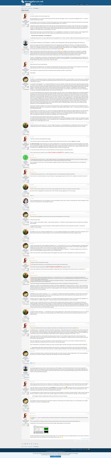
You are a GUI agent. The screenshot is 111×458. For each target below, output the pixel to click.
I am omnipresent (26, 89)
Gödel (23, 11)
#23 (88, 413)
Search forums (28, 6)
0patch (46, 110)
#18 (88, 323)
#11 (88, 212)
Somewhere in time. (25, 134)
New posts (23, 6)
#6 (88, 136)
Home (23, 4)
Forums (28, 4)
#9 (88, 184)
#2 (88, 40)
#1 (88, 14)
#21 (88, 381)
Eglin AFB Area (26, 51)
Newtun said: (33, 187)
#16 (88, 291)
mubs (25, 129)
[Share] (87, 14)
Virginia (27, 26)
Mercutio (25, 83)
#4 (88, 77)
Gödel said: (33, 325)
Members (40, 4)
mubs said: (33, 157)
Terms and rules (74, 449)
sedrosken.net (26, 53)
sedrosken (25, 46)
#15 (88, 273)
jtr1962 (25, 161)
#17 (88, 309)
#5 (88, 123)
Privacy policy (80, 449)
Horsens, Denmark (26, 209)
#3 (88, 62)
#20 (88, 366)
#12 (88, 229)
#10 (88, 198)
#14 (88, 258)
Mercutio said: (33, 275)
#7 (88, 155)
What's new (33, 4)
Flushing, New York (26, 167)
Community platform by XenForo (55, 451)
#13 (88, 243)
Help (84, 449)
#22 (88, 398)
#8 (88, 169)
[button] (37, 4)
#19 (88, 351)
